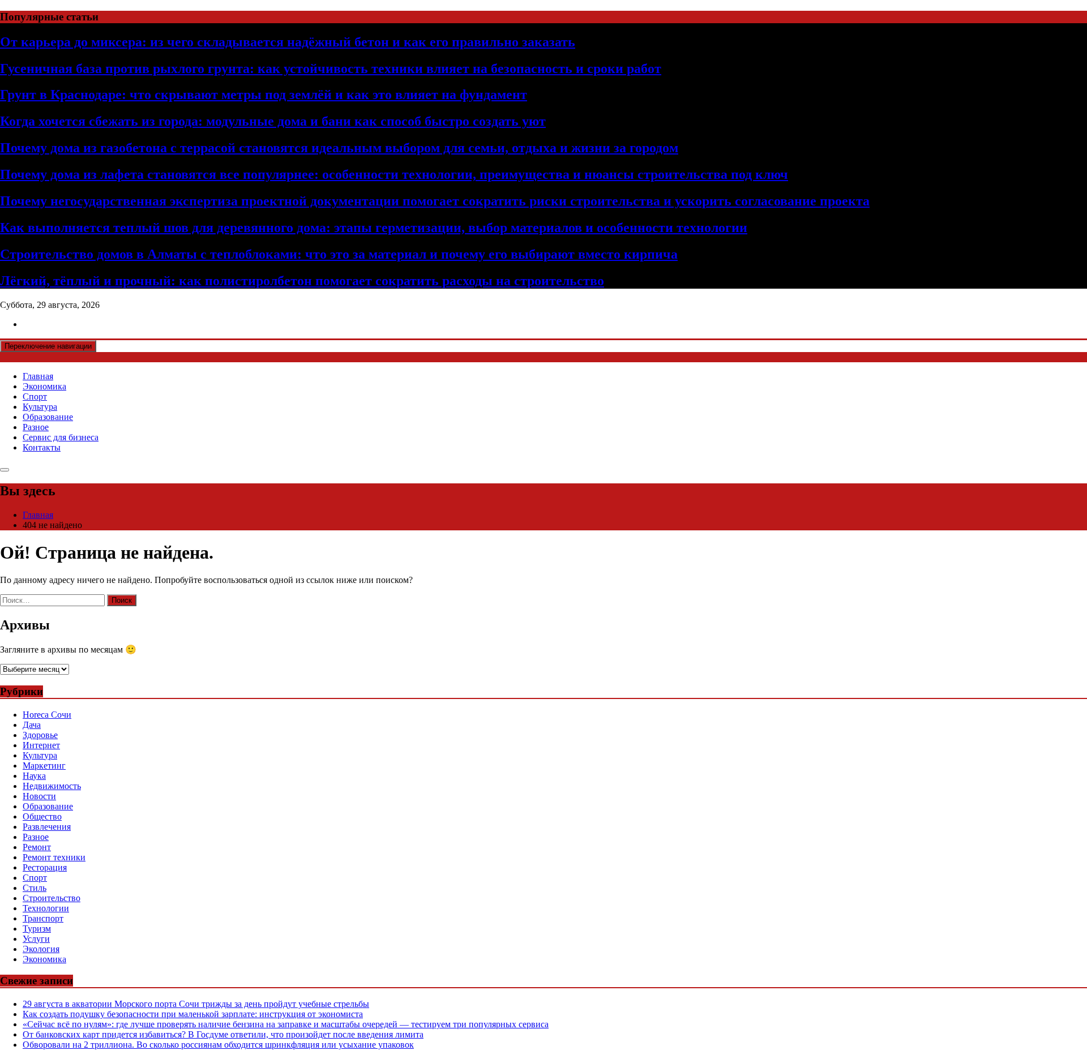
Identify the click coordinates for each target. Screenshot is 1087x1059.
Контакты (42, 447)
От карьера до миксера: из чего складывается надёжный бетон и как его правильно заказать (287, 42)
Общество (42, 816)
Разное (36, 427)
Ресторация (45, 867)
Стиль (34, 888)
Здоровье (40, 735)
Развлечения (47, 826)
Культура (40, 406)
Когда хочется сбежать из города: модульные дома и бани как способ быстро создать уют (273, 121)
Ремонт (37, 847)
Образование (48, 417)
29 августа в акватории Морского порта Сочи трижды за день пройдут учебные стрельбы (196, 1004)
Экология (41, 949)
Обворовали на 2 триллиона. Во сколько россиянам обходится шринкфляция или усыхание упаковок (218, 1044)
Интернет (41, 745)
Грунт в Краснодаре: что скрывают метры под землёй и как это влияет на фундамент (263, 94)
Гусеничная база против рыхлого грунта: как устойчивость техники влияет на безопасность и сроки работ (330, 68)
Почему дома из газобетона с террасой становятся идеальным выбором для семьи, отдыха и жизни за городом (339, 147)
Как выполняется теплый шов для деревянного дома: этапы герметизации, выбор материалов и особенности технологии (373, 227)
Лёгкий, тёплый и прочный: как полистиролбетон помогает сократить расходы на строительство (302, 280)
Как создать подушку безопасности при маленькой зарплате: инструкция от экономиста (193, 1014)
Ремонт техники (54, 857)
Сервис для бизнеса (61, 437)
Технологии (46, 908)
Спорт (35, 396)
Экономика (44, 386)
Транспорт (43, 918)
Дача (32, 725)
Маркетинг (44, 765)
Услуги (36, 939)
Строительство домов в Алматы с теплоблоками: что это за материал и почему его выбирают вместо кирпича (339, 254)
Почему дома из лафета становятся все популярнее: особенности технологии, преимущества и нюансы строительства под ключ (394, 174)
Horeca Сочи (47, 714)
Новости (39, 796)
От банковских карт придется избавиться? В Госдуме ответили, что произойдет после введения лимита (223, 1034)
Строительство (51, 898)
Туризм (37, 928)
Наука (34, 776)
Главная (38, 376)
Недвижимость (52, 786)
